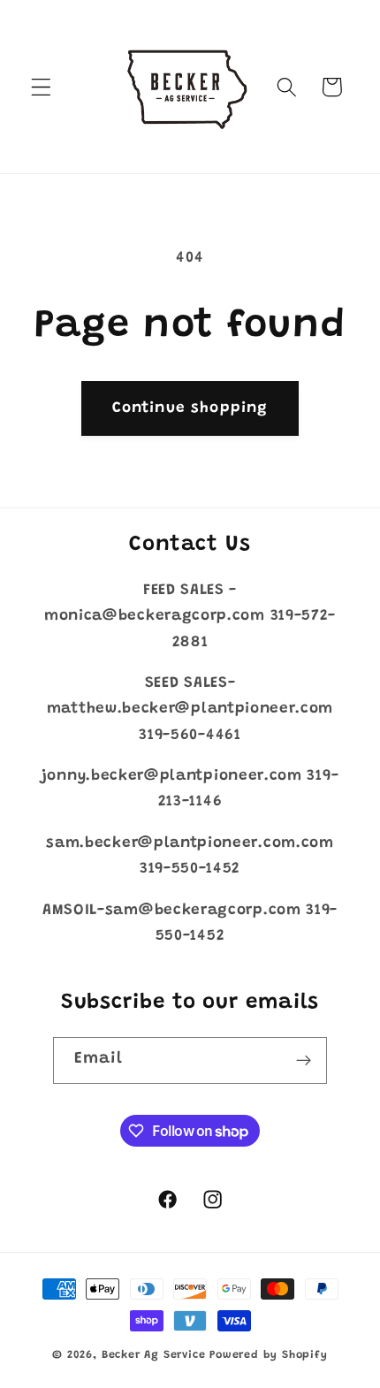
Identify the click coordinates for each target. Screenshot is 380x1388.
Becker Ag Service (154, 1355)
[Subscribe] (304, 1061)
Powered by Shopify (268, 1355)
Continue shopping (190, 408)
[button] (41, 87)
